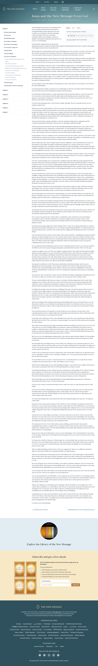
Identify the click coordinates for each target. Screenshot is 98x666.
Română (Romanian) (19, 635)
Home (33, 20)
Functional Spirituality (65, 9)
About (35, 9)
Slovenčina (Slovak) (53, 635)
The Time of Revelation (53, 20)
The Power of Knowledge (10, 44)
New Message (57, 612)
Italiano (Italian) (19, 632)
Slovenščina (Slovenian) (66, 635)
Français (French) (14, 629)
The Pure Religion (8, 53)
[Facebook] (44, 655)
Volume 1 (44, 20)
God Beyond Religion (78, 9)
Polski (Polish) (65, 632)
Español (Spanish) (79, 635)
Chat (56, 646)
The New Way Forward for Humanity (13, 85)
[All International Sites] (62, 2)
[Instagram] (53, 655)
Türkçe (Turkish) (59, 638)
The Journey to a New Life (11, 47)
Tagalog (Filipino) (48, 638)
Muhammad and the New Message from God (15, 68)
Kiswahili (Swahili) (25, 638)
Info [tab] (73, 28)
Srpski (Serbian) (42, 635)
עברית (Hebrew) (47, 629)
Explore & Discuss (39, 646)
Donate (62, 646)
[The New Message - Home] (13, 9)
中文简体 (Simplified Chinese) (74, 624)
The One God (7, 35)
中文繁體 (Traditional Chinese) (20, 626)
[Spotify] (58, 655)
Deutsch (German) (26, 629)
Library (38, 20)
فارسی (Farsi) (72, 626)
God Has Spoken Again (10, 32)
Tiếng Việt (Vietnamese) (71, 638)
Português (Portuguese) (76, 632)
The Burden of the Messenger (12, 70)
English (65, 626)
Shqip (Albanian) (27, 624)
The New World (8, 50)
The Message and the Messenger (13, 75)
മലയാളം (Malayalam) (53, 632)
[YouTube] (40, 655)
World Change (43, 9)
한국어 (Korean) (41, 632)
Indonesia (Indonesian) (82, 629)
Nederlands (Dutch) (56, 626)
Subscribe (76, 585)
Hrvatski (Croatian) (35, 626)
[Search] (93, 8)
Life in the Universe (53, 9)
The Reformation (8, 82)
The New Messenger (9, 38)
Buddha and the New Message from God (14, 59)
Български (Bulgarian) (58, 624)
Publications (49, 646)
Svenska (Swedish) (37, 638)
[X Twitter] (49, 655)
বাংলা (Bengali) (46, 624)
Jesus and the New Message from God (14, 66)
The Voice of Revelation (10, 79)
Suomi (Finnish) (82, 626)
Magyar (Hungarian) (68, 629)
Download (70, 40)
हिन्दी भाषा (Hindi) (58, 629)
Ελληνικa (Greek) (37, 629)
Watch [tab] (78, 28)
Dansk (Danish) (45, 626)
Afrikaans (18, 624)
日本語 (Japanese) (30, 632)
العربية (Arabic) (38, 624)
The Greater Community (10, 41)
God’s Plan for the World (11, 63)
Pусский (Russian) (31, 635)
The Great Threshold (10, 72)
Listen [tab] (68, 28)
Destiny (6, 61)
